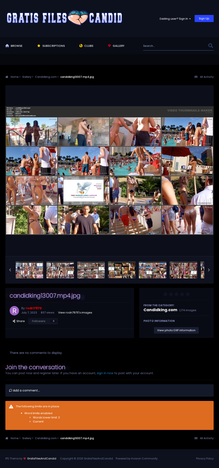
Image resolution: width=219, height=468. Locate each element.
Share (20, 321)
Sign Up (204, 18)
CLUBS (88, 46)
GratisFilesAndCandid (41, 458)
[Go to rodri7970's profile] (14, 310)
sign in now (105, 373)
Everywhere (195, 46)
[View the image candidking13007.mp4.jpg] (152, 269)
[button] (10, 270)
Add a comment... (26, 390)
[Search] (211, 46)
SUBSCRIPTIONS (53, 46)
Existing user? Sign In (174, 19)
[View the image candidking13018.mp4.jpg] (60, 269)
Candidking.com (160, 309)
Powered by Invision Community (137, 458)
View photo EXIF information (176, 330)
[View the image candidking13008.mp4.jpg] (122, 269)
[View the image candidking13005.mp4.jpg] (183, 269)
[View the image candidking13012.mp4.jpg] (91, 269)
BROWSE (16, 46)
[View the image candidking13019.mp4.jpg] (29, 269)
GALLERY (118, 46)
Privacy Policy (205, 458)
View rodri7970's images (75, 313)
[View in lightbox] (109, 170)
